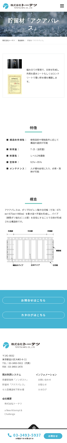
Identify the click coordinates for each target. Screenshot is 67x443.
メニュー (62, 5)
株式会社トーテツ (13, 403)
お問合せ (53, 436)
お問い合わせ (44, 379)
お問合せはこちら (33, 300)
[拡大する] (17, 63)
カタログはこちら (33, 315)
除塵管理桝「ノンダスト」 (15, 379)
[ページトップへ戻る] (33, 428)
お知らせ (42, 384)
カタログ (42, 389)
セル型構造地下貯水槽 (13, 389)
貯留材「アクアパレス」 (14, 384)
